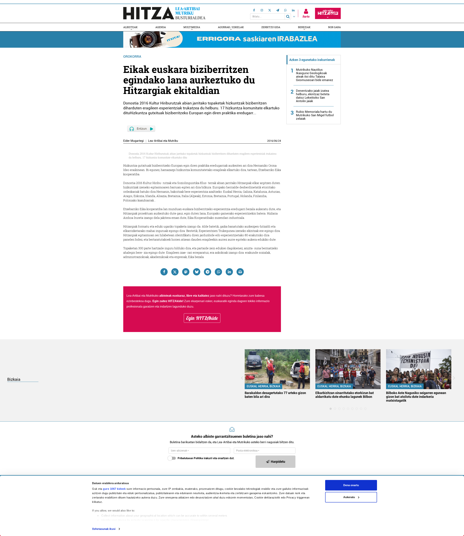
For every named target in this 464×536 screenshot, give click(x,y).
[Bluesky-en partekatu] (196, 271)
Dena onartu (351, 485)
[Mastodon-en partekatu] (185, 271)
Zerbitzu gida (270, 27)
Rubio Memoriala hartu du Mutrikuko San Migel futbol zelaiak (315, 115)
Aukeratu (349, 497)
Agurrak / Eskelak (231, 27)
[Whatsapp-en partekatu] (218, 271)
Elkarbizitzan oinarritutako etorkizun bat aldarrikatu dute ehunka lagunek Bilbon (344, 395)
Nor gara (334, 27)
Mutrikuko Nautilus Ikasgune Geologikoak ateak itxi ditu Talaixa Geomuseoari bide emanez (314, 75)
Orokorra (132, 56)
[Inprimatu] (240, 271)
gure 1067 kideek (114, 488)
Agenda (160, 27)
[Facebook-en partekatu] (164, 271)
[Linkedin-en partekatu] (229, 271)
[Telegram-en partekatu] (207, 271)
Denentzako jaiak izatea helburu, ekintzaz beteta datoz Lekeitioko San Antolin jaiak (312, 96)
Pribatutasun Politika (190, 458)
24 (279, 140)
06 (275, 140)
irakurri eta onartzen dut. (206, 458)
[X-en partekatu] (175, 271)
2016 (270, 140)
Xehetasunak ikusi (103, 528)
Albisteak (130, 27)
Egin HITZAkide (202, 318)
